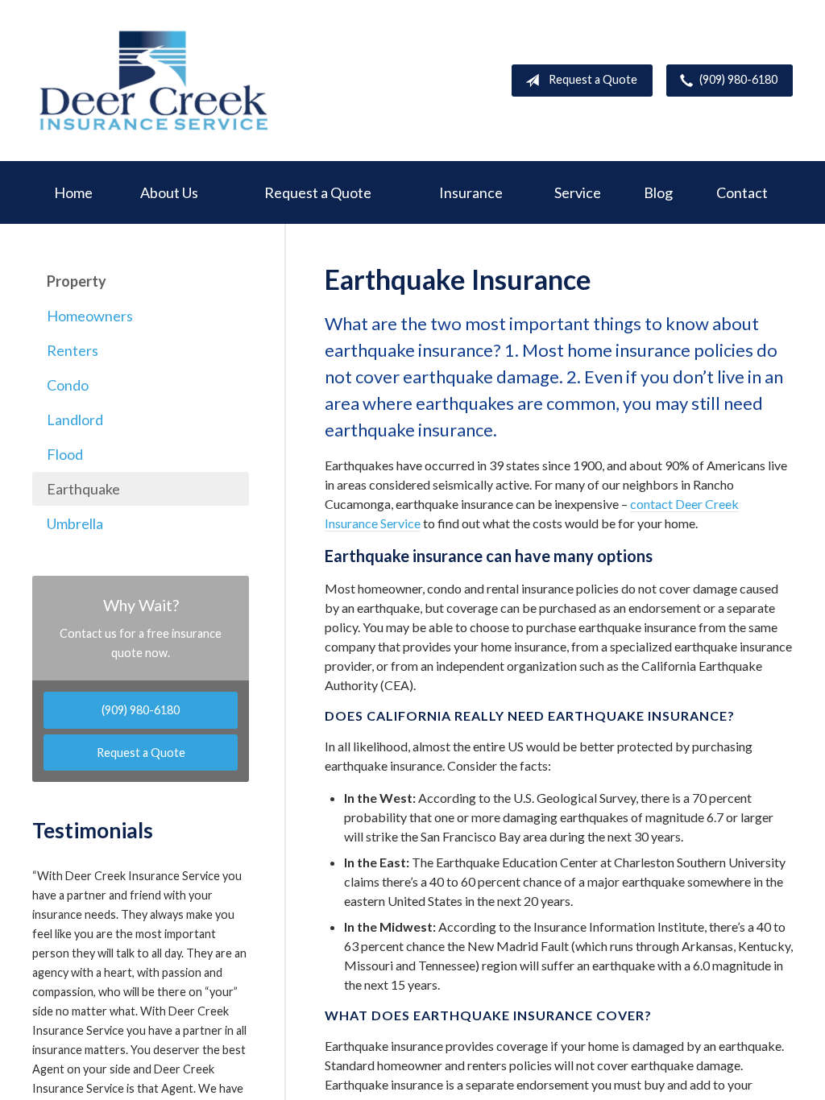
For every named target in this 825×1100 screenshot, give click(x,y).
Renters (72, 350)
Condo (68, 385)
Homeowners (90, 316)
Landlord (75, 419)
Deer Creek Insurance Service (153, 80)
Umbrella (75, 523)
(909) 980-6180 (738, 79)
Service (577, 192)
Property (76, 281)
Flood (65, 454)
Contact (742, 192)
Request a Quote (593, 79)
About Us (169, 192)
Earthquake (83, 489)
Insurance (471, 192)
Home (73, 192)
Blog (658, 192)
